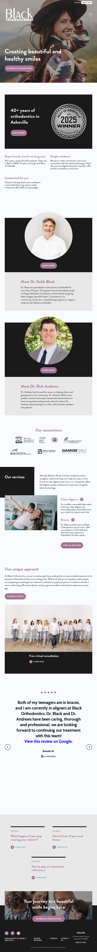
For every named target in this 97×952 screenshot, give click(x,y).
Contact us (65, 939)
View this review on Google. (48, 741)
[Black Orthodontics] (19, 14)
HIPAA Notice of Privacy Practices (15, 939)
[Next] (89, 747)
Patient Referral (38, 939)
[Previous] (8, 747)
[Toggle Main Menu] (90, 14)
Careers (53, 938)
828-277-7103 (81, 942)
